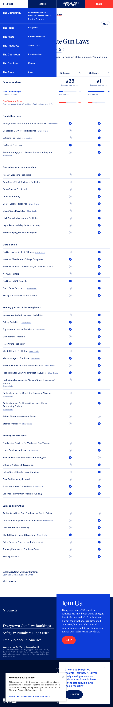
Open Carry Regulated (14, 288)
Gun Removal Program (14, 336)
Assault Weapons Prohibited (17, 174)
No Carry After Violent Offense (18, 252)
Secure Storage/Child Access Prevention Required (28, 152)
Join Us (69, 640)
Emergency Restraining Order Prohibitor (23, 315)
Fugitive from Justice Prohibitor (18, 329)
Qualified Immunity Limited (16, 479)
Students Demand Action (39, 15)
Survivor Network (36, 19)
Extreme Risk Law (12, 137)
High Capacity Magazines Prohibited (21, 218)
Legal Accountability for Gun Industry (21, 225)
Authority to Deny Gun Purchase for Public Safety (27, 513)
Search (42, 4)
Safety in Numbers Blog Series (26, 633)
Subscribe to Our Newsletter (71, 4)
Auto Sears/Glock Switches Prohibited (22, 182)
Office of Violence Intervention (18, 464)
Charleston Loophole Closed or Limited (22, 520)
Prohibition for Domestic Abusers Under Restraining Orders (29, 381)
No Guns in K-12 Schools (15, 281)
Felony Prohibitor (11, 322)
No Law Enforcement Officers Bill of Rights (24, 457)
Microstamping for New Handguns (20, 232)
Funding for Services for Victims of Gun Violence (27, 443)
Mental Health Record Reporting (19, 534)
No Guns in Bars (11, 273)
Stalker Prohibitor (12, 423)
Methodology (9, 581)
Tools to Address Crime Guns (17, 486)
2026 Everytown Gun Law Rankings (20, 571)
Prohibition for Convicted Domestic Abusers (24, 372)
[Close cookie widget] (63, 677)
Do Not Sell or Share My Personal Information (29, 696)
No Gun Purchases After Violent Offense (23, 365)
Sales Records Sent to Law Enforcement (23, 542)
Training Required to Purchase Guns (21, 549)
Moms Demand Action (38, 12)
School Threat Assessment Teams (20, 416)
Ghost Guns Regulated (14, 210)
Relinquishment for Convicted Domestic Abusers (27, 393)
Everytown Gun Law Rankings (27, 626)
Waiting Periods (11, 556)
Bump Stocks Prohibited (15, 189)
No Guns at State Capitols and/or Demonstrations (28, 266)
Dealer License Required (15, 203)
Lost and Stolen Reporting (16, 527)
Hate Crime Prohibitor (14, 343)
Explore (9, 4)
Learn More (73, 694)
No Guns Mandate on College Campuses (23, 259)
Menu (105, 24)
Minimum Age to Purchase (16, 358)
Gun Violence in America (22, 640)
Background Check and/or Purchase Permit (24, 123)
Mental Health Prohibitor (15, 351)
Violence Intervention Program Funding (22, 493)
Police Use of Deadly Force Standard (21, 472)
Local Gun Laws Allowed (15, 450)
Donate (99, 4)
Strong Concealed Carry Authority (20, 295)
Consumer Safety (11, 196)
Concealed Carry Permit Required (19, 130)
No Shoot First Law (12, 145)
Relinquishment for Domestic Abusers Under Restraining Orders (25, 405)
